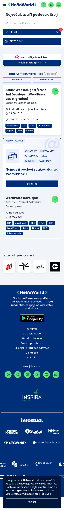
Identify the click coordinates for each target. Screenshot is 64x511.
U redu (32, 501)
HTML (41, 223)
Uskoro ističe (47, 79)
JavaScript (20, 223)
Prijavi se (32, 183)
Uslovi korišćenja (32, 338)
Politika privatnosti (32, 343)
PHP (9, 223)
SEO (20, 130)
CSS (33, 223)
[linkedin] (36, 374)
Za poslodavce (32, 333)
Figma (10, 130)
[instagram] (17, 374)
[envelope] (56, 374)
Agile (25, 228)
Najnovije (17, 79)
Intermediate (14, 233)
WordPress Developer (22, 198)
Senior (29, 130)
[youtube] (27, 374)
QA (24, 125)
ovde (48, 494)
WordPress (12, 125)
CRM (32, 125)
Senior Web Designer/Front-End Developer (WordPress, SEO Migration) (26, 94)
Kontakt (32, 357)
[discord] (46, 374)
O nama (32, 329)
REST (51, 223)
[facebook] (8, 374)
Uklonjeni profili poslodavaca (32, 348)
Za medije (32, 352)
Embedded (44, 125)
